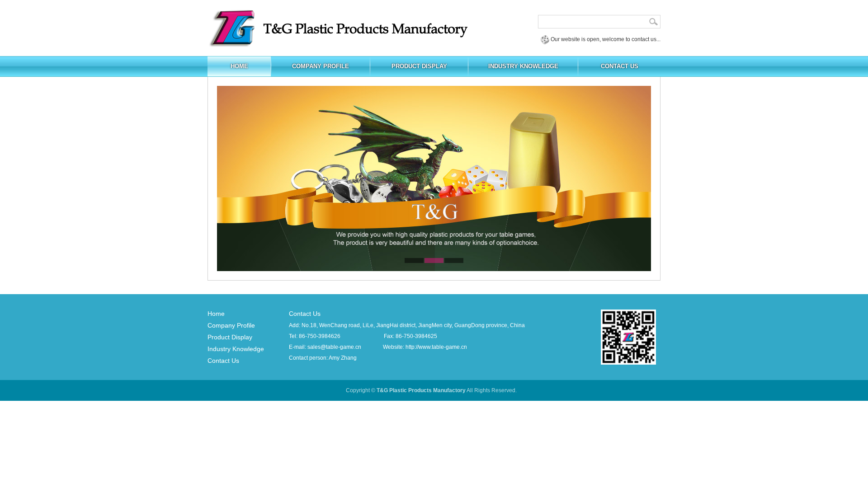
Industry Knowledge (236, 348)
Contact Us (223, 360)
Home (216, 313)
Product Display (230, 337)
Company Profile (231, 325)
